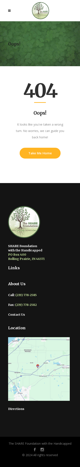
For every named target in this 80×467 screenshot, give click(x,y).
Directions (16, 409)
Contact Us (16, 315)
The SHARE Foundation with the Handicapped (40, 443)
